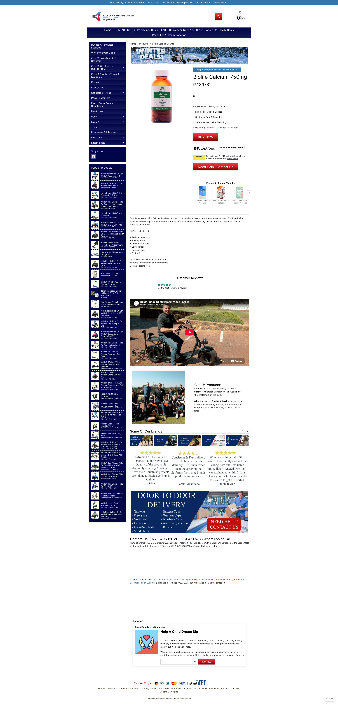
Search (101, 688)
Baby (108, 117)
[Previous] (242, 431)
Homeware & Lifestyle (108, 133)
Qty (195, 96)
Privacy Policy (149, 688)
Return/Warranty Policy (170, 688)
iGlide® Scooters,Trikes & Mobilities (105, 75)
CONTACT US (123, 30)
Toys (108, 128)
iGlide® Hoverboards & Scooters (103, 59)
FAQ (163, 30)
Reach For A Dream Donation (169, 35)
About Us (211, 30)
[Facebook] (93, 156)
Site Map (235, 688)
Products (143, 43)
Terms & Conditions (129, 688)
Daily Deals (227, 30)
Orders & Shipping (169, 691)
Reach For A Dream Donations (102, 105)
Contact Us (97, 87)
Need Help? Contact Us (215, 167)
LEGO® (108, 122)
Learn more (232, 158)
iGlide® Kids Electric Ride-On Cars (108, 68)
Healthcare (108, 112)
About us (112, 688)
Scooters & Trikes (108, 93)
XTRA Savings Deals (146, 30)
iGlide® (95, 82)
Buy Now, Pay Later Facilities (102, 46)
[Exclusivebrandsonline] (113, 16)
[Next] (247, 431)
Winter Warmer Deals (103, 52)
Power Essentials (100, 98)
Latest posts (108, 143)
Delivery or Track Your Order (186, 30)
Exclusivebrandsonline (168, 699)
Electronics (108, 138)
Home (107, 30)
